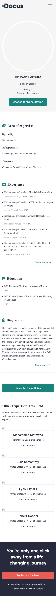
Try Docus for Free (28, 575)
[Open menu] (50, 6)
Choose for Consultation (28, 101)
